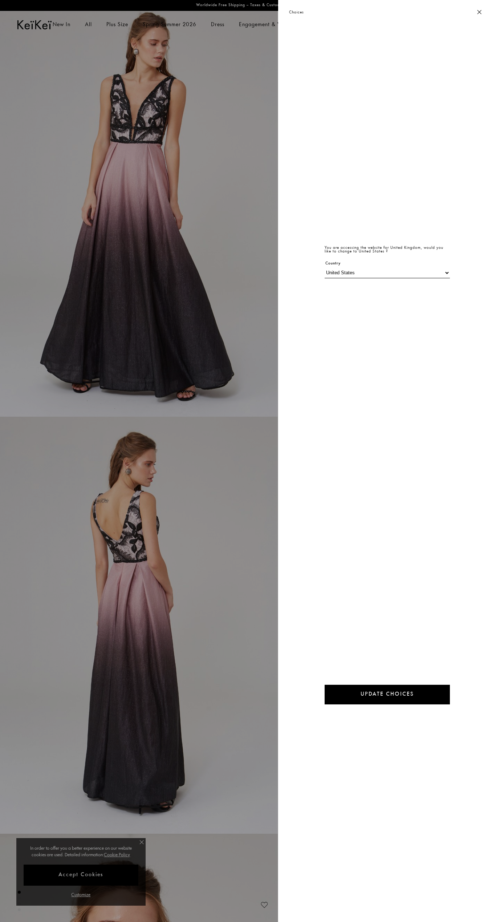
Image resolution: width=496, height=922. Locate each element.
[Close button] (479, 12)
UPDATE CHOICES (387, 694)
